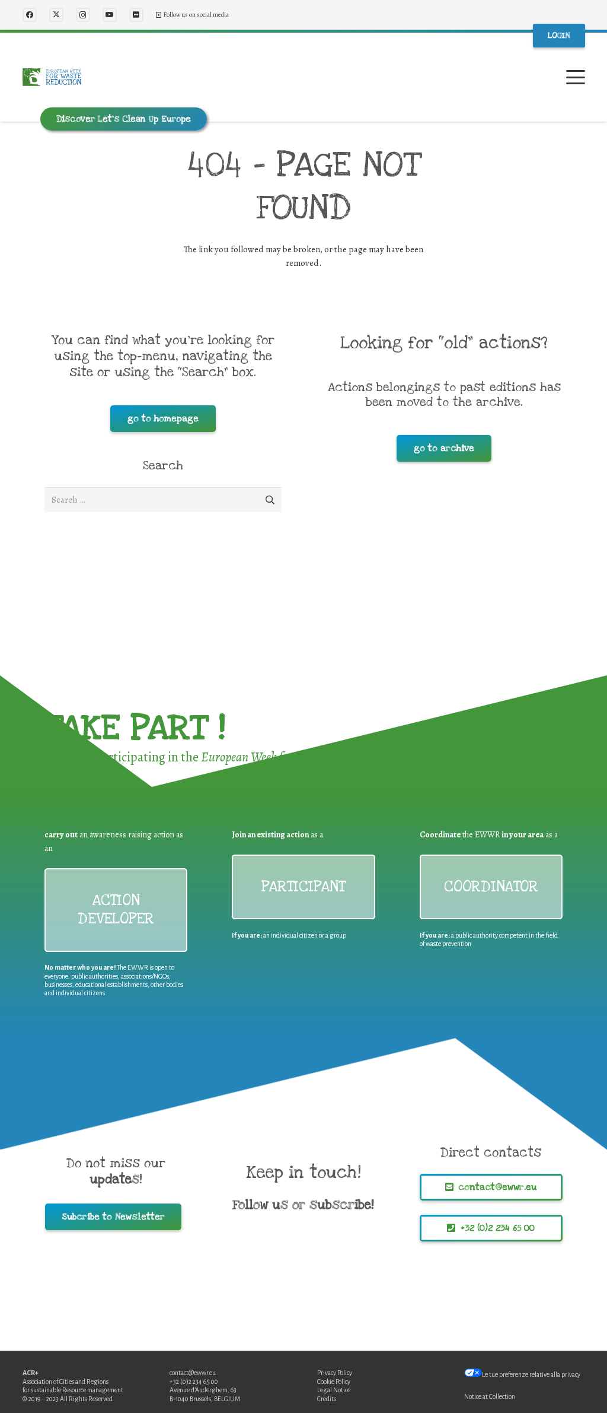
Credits (326, 1398)
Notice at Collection (489, 1396)
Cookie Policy (333, 1381)
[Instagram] (83, 15)
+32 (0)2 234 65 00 (194, 1381)
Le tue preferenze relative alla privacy (531, 1374)
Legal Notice (333, 1389)
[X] (56, 15)
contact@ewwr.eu (193, 1372)
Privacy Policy (334, 1372)
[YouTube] (110, 15)
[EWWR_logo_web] (52, 77)
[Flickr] (136, 15)
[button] (575, 77)
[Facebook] (30, 15)
